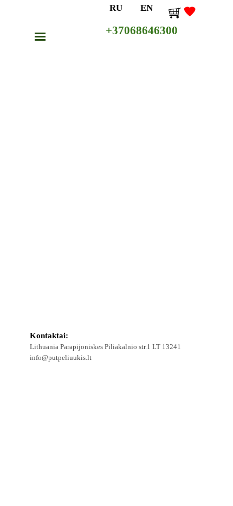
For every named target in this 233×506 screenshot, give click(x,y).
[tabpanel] (117, 347)
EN (146, 7)
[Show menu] (40, 36)
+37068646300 (142, 30)
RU (115, 7)
